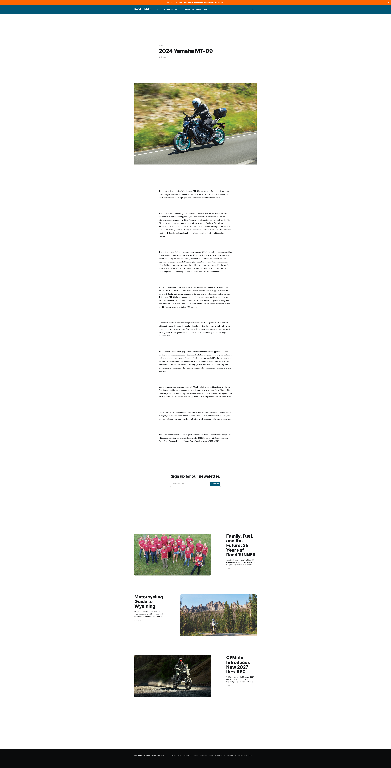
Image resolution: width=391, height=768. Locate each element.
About (180, 755)
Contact (173, 755)
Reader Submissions (215, 755)
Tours (159, 9)
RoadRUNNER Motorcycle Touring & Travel (147, 755)
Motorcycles (168, 9)
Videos (198, 9)
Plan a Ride (203, 755)
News (161, 45)
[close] (388, 2)
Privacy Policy (228, 755)
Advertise (195, 755)
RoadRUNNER (142, 9)
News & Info (189, 9)
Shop (205, 9)
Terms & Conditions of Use (243, 755)
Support (186, 755)
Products (178, 9)
